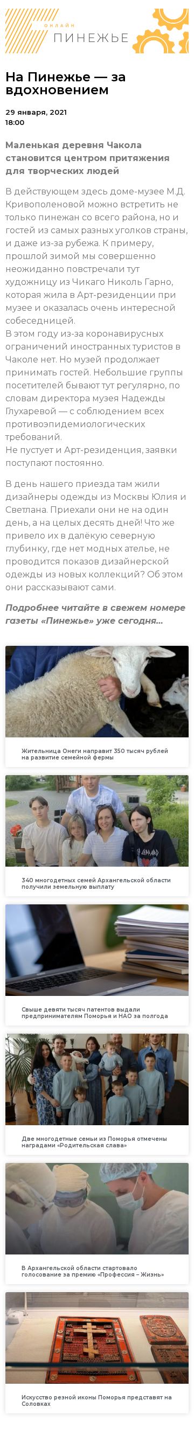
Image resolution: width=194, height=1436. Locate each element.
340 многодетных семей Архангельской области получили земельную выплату (96, 883)
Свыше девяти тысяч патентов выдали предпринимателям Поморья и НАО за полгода (95, 1013)
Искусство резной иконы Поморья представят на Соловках (97, 1400)
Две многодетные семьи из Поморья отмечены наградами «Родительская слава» (94, 1142)
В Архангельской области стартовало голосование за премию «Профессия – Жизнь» (93, 1271)
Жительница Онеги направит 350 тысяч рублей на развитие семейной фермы (95, 754)
